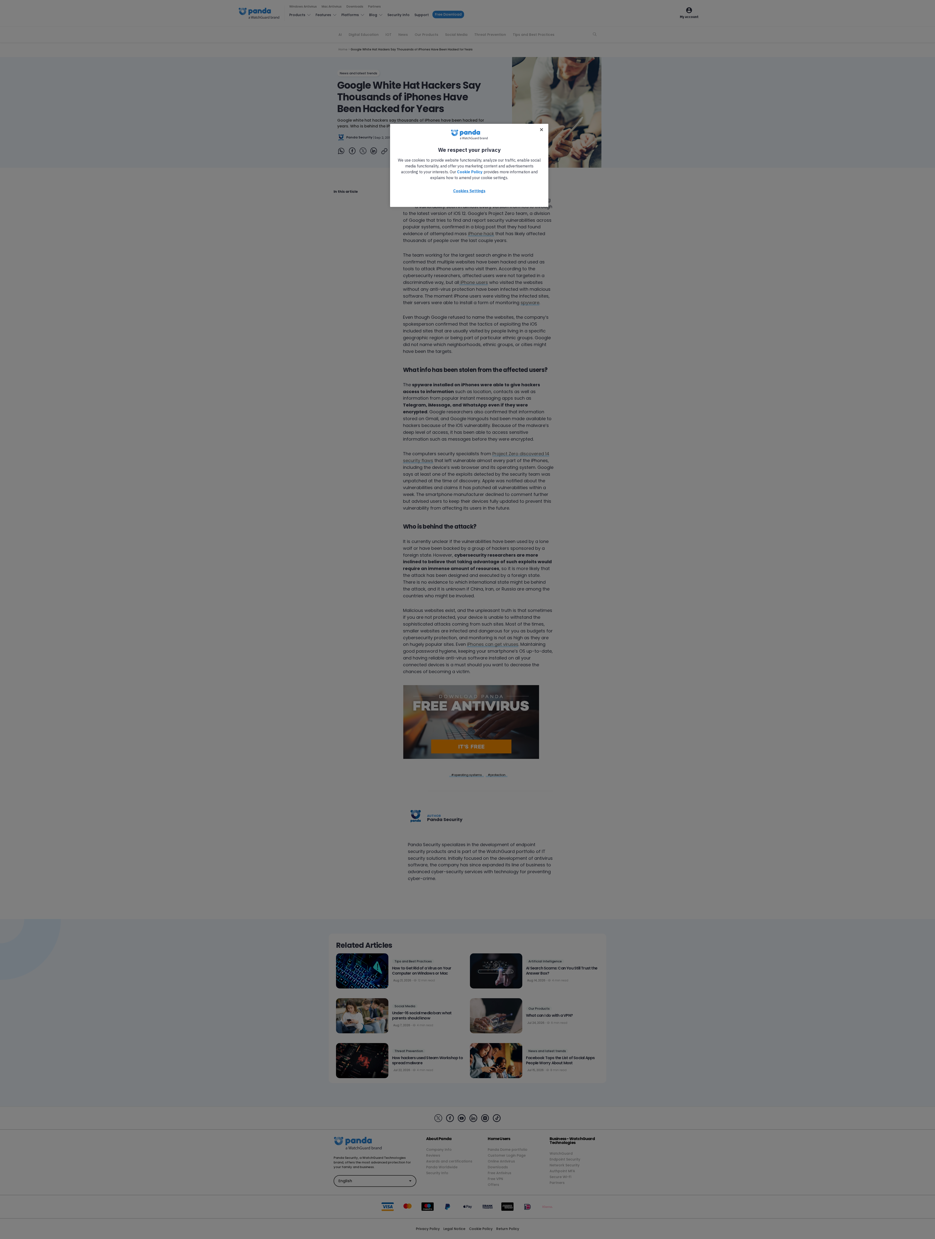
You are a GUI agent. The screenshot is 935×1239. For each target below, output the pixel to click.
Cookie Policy (470, 171)
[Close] (541, 129)
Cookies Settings (469, 190)
